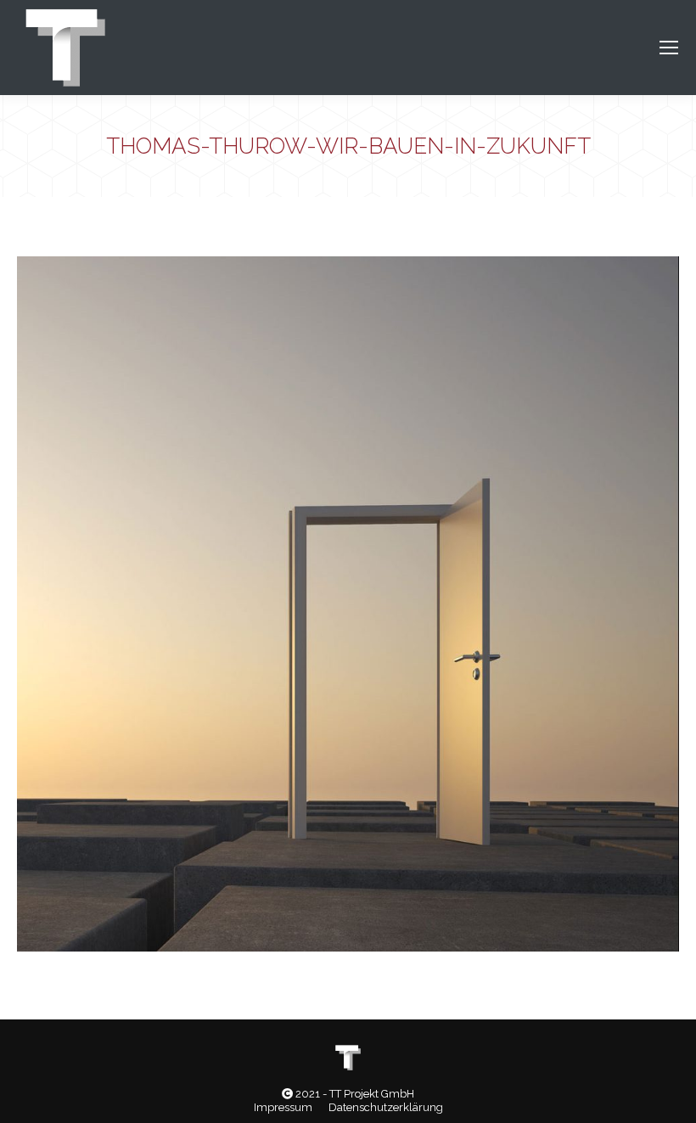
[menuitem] (283, 1108)
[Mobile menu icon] (669, 47)
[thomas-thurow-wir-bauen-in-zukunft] (348, 604)
